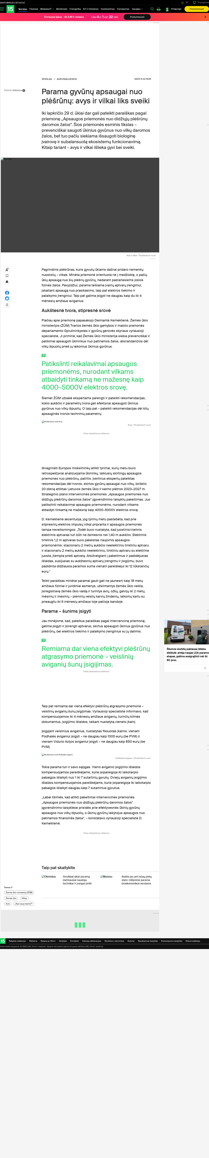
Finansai (33, 9)
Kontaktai (74, 941)
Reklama (33, 941)
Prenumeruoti (197, 9)
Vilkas (24, 898)
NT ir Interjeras (90, 9)
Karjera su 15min (48, 941)
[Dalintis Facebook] (7, 292)
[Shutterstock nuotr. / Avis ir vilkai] (80, 205)
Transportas (123, 9)
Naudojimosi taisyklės (148, 941)
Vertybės (63, 941)
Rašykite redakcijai (17, 941)
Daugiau (136, 9)
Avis (8, 903)
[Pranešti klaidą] (7, 281)
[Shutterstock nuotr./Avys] (96, 421)
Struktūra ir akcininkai (114, 941)
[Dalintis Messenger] (7, 298)
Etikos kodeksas (193, 941)
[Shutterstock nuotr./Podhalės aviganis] (96, 754)
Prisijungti (176, 9)
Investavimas (108, 9)
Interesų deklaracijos (91, 941)
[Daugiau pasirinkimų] (7, 304)
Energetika (75, 9)
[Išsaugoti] (205, 668)
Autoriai (131, 941)
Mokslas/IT (46, 9)
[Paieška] (152, 9)
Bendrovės (61, 9)
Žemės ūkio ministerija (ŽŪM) (19, 892)
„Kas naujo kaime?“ (23, 903)
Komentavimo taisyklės (171, 941)
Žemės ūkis (11, 898)
